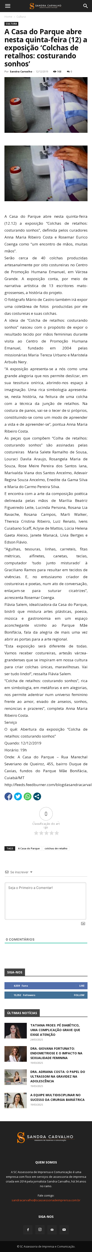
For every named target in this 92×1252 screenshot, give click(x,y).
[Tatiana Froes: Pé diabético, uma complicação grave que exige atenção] (15, 1030)
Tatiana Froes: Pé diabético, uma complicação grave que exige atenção (55, 1030)
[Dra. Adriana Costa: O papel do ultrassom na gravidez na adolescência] (15, 1077)
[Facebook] (27, 1229)
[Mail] (52, 1229)
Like (81, 985)
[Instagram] (40, 1229)
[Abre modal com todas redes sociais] (37, 796)
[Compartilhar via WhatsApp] (27, 796)
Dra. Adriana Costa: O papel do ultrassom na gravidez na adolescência (57, 1076)
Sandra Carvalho (21, 71)
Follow (79, 995)
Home (8, 17)
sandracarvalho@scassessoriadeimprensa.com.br (46, 1200)
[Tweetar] (18, 796)
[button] (7, 6)
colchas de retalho (56, 848)
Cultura (21, 17)
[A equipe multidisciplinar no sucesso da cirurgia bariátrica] (15, 1100)
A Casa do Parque (29, 848)
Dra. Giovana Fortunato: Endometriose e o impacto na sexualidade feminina (56, 1053)
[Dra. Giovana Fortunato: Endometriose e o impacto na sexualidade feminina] (15, 1054)
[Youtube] (64, 1229)
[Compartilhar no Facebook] (8, 796)
